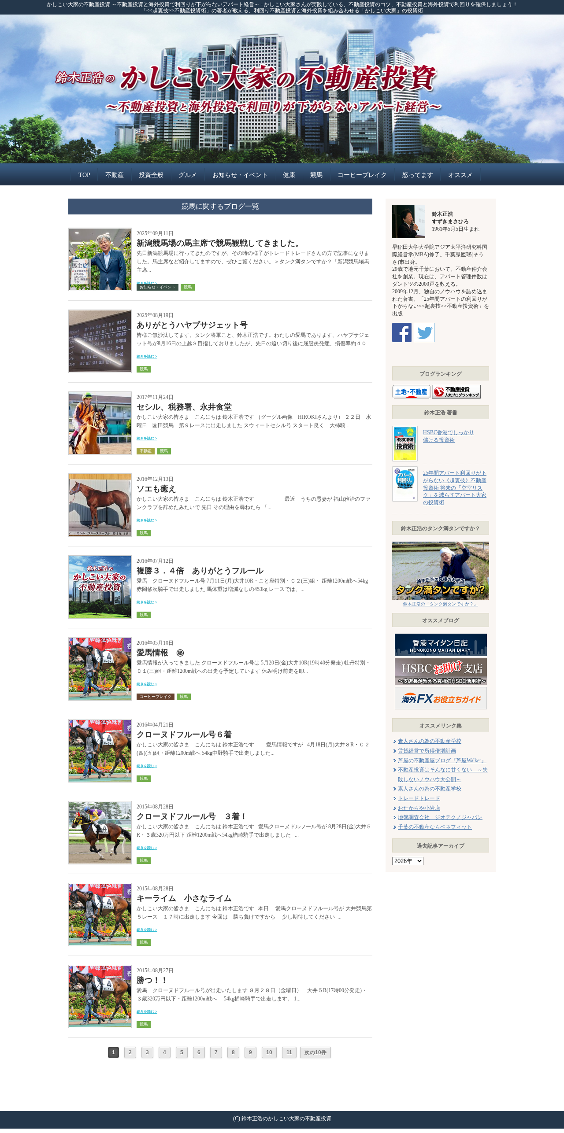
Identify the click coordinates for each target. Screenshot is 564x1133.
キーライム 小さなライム (184, 898)
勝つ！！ (152, 980)
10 (269, 1052)
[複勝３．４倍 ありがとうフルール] (100, 558)
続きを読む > (147, 356)
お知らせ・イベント (240, 175)
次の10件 (315, 1052)
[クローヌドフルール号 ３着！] (100, 803)
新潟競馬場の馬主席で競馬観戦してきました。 (220, 243)
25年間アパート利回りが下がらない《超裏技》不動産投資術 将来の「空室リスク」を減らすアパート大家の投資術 (454, 488)
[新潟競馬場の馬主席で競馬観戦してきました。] (100, 230)
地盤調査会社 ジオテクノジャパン (440, 817)
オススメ (460, 175)
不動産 (114, 175)
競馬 (316, 175)
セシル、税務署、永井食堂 (184, 406)
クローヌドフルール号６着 (184, 734)
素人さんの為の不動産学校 (429, 741)
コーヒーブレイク (362, 175)
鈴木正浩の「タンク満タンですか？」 (440, 604)
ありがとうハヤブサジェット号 (192, 325)
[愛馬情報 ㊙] (100, 640)
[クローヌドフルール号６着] (100, 722)
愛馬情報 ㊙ (160, 652)
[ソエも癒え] (100, 476)
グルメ (187, 175)
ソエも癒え (156, 488)
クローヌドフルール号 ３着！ (192, 816)
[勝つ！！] (100, 967)
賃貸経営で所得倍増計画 (427, 751)
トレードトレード (419, 798)
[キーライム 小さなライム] (100, 885)
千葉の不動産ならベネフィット (435, 827)
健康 (289, 175)
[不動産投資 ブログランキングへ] (456, 386)
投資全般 (151, 175)
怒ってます (417, 175)
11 (289, 1052)
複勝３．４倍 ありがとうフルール (200, 570)
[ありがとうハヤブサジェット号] (100, 312)
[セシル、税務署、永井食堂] (100, 394)
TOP (84, 175)
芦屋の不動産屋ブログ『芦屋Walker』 (442, 760)
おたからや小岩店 (419, 808)
